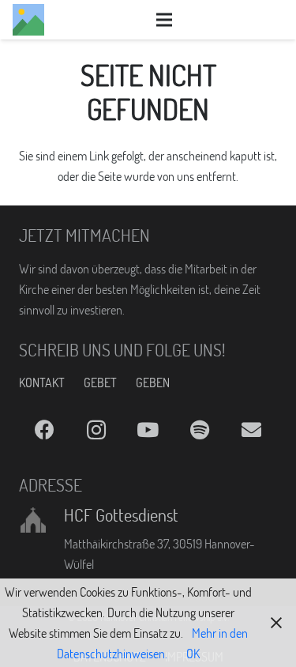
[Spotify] (199, 430)
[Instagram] (96, 430)
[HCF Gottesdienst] (41, 520)
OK (193, 653)
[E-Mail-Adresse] (251, 430)
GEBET (100, 382)
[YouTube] (148, 430)
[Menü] (164, 20)
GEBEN (153, 382)
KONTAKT (42, 382)
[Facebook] (44, 430)
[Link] (28, 20)
